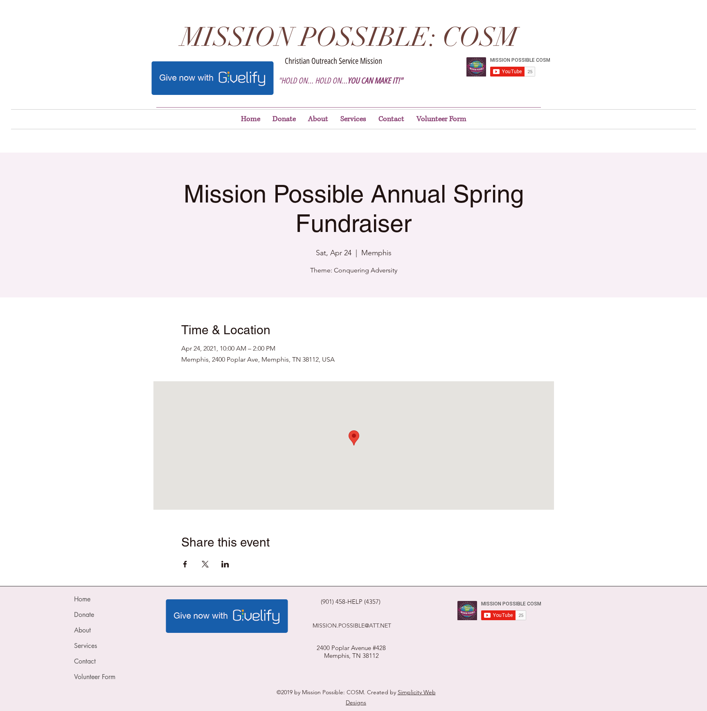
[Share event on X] (205, 564)
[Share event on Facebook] (185, 564)
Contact (85, 661)
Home (82, 599)
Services (85, 645)
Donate (84, 614)
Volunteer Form (94, 677)
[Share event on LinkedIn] (225, 564)
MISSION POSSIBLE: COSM (349, 37)
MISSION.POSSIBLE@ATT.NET (352, 625)
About (82, 630)
